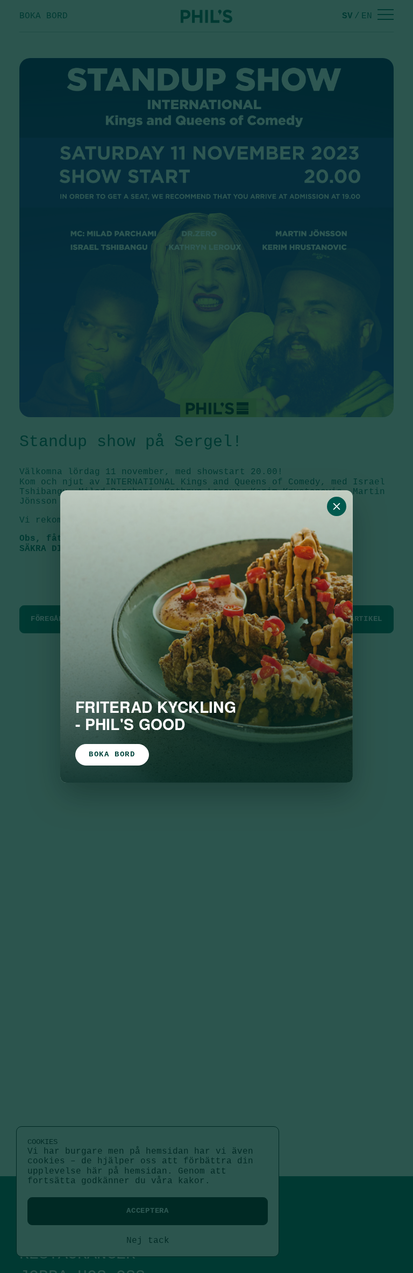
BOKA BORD (112, 754)
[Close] (336, 506)
